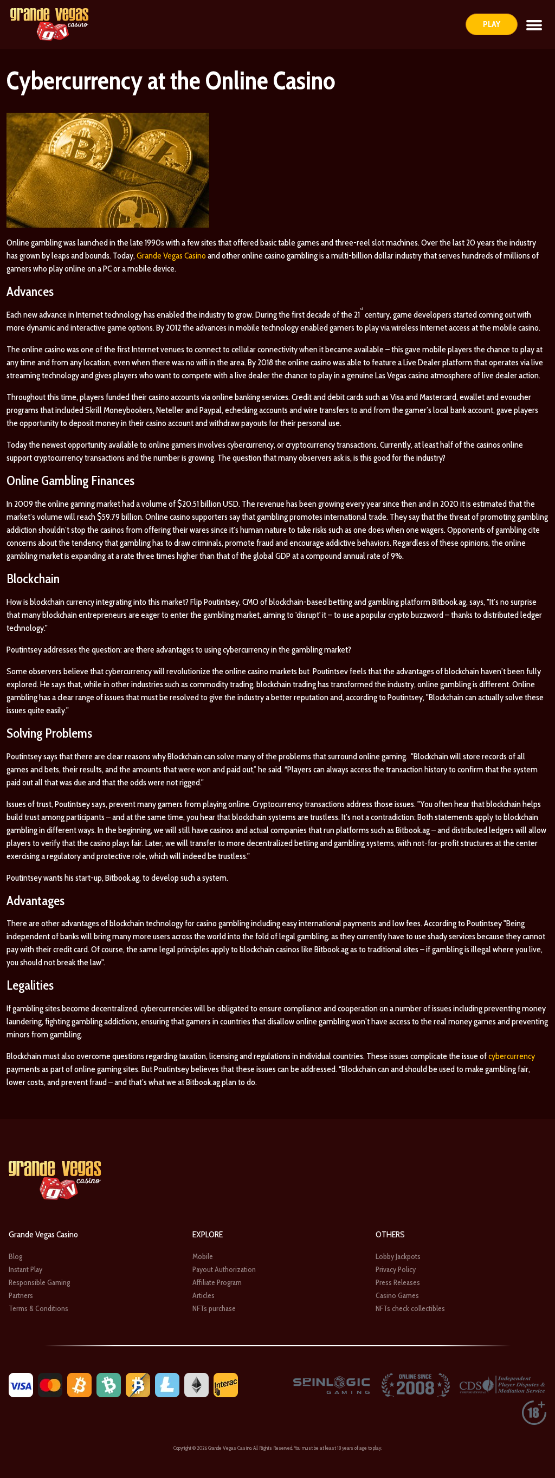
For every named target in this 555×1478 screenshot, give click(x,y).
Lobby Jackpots (398, 1256)
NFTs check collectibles (410, 1308)
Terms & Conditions (38, 1308)
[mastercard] (50, 1384)
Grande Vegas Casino (171, 255)
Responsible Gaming (39, 1282)
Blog (15, 1256)
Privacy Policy (396, 1269)
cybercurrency (511, 1056)
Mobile (202, 1256)
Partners (21, 1295)
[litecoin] (167, 1384)
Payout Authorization (224, 1269)
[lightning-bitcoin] (138, 1384)
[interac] (226, 1384)
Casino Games (397, 1295)
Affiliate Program (217, 1282)
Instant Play (25, 1269)
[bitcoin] (79, 1384)
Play (491, 24)
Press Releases (398, 1282)
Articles (203, 1295)
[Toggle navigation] (534, 24)
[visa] (21, 1384)
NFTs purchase (214, 1308)
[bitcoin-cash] (108, 1384)
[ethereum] (196, 1384)
